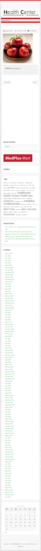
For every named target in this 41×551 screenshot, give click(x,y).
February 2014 (9, 490)
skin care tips (28, 209)
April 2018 (8, 416)
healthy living (16, 198)
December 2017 (9, 426)
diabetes (6, 185)
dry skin (11, 187)
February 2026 (9, 267)
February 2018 (9, 421)
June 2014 (8, 480)
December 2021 (9, 329)
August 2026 (8, 253)
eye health (32, 188)
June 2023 (8, 286)
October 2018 (9, 402)
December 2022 (9, 300)
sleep (5, 212)
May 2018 (8, 414)
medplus (29, 200)
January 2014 (9, 492)
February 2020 (9, 367)
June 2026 (8, 258)
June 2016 (8, 466)
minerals (23, 204)
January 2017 (9, 452)
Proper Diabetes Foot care (16, 206)
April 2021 (8, 345)
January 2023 (9, 298)
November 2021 (9, 331)
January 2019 (9, 397)
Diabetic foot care (24, 185)
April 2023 (8, 291)
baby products (13, 182)
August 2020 (8, 357)
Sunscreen (9, 214)
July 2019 (8, 383)
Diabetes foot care (14, 185)
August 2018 (8, 407)
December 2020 (9, 355)
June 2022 (8, 315)
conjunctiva (20, 182)
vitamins (24, 215)
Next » (35, 82)
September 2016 (9, 459)
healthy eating (7, 198)
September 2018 (9, 405)
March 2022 (8, 322)
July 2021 (8, 338)
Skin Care (9, 209)
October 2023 (9, 277)
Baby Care (6, 182)
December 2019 (9, 371)
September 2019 (9, 379)
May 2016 (8, 468)
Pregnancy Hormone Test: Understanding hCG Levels (20, 234)
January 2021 (9, 353)
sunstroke (18, 215)
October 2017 (9, 431)
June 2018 (8, 412)
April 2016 (8, 471)
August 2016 (8, 461)
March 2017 (8, 447)
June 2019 (8, 386)
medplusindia (11, 203)
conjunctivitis (28, 182)
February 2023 (9, 296)
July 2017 (8, 438)
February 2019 (9, 395)
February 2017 (9, 450)
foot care (13, 190)
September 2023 (9, 279)
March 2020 (8, 364)
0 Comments (32, 31)
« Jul (4, 532)
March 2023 (8, 293)
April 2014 (8, 485)
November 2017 (9, 428)
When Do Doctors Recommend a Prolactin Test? (19, 236)
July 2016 (8, 464)
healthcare (24, 192)
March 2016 (8, 473)
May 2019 (8, 388)
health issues (11, 195)
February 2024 (9, 274)
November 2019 (9, 374)
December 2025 (9, 272)
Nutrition (29, 204)
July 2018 (8, 409)
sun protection (22, 212)
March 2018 (8, 419)
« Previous (7, 82)
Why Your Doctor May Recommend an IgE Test (18, 231)
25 (11, 526)
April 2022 (8, 319)
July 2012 (8, 497)
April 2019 (8, 390)
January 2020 (9, 369)
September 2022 (9, 308)
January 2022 (9, 327)
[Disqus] (20, 113)
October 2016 (9, 457)
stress (15, 212)
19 (16, 522)
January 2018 (9, 424)
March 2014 (8, 487)
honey (23, 198)
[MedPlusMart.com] (17, 155)
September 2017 (9, 433)
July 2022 (8, 312)
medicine (8, 201)
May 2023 (8, 289)
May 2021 (8, 343)
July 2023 (8, 284)
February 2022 (9, 324)
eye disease (24, 188)
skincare (18, 209)
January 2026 (9, 270)
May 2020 (8, 360)
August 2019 (8, 381)
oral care (34, 204)
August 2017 (8, 435)
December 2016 (9, 454)
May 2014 (8, 483)
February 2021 (9, 350)
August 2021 (8, 336)
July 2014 (8, 478)
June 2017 (8, 440)
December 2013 (9, 494)
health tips (26, 195)
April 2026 (8, 263)
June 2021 (8, 341)
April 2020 (8, 362)
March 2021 (8, 348)
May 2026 (8, 260)
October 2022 (9, 305)
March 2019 (8, 393)
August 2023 (8, 282)
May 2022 (8, 317)
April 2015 (8, 476)
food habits (6, 190)
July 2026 (8, 256)
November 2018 (9, 400)
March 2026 (8, 265)
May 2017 (8, 442)
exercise (18, 188)
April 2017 (8, 445)
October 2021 (9, 334)
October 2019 (9, 376)
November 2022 (9, 303)
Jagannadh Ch (9, 31)
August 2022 (8, 310)
